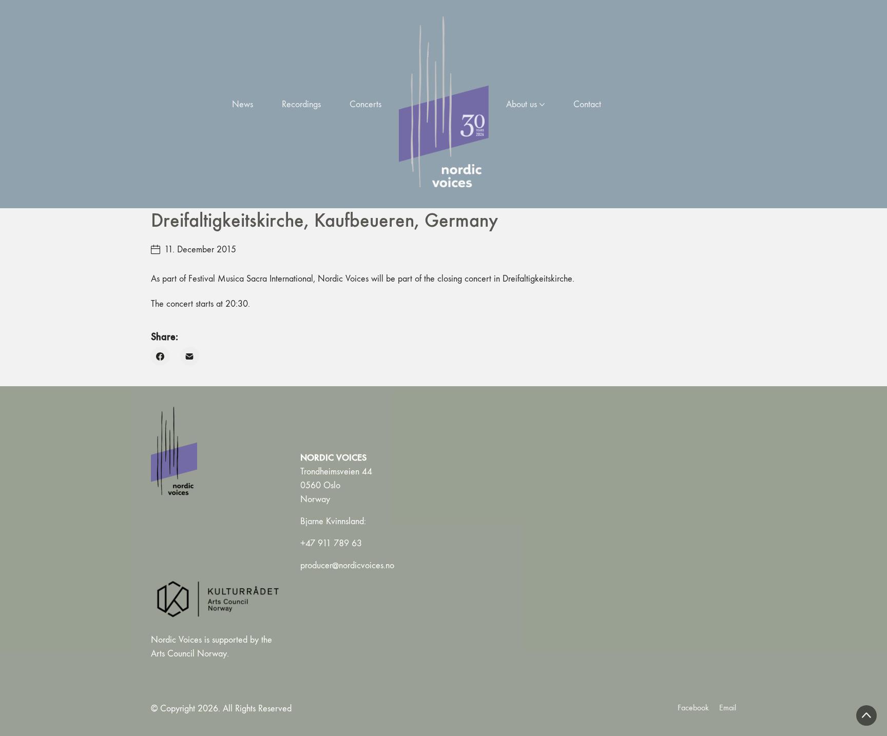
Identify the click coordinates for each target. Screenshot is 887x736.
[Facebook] (160, 356)
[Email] (189, 356)
